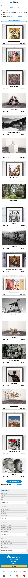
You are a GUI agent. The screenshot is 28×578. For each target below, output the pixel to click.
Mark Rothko (4, 513)
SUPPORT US (14, 566)
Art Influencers (4, 547)
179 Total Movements (16, 16)
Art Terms (3, 545)
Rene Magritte (4, 511)
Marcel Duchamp (5, 509)
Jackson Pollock (5, 515)
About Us (13, 561)
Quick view (6, 43)
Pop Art (2, 499)
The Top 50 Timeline (6, 527)
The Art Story (14, 2)
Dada (2, 497)
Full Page (22, 43)
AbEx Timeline (4, 531)
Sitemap (17, 573)
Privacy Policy (12, 573)
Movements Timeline (6, 525)
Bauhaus (3, 495)
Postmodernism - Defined (7, 543)
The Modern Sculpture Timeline (8, 529)
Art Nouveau (4, 493)
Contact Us (13, 563)
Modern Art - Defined (5, 541)
